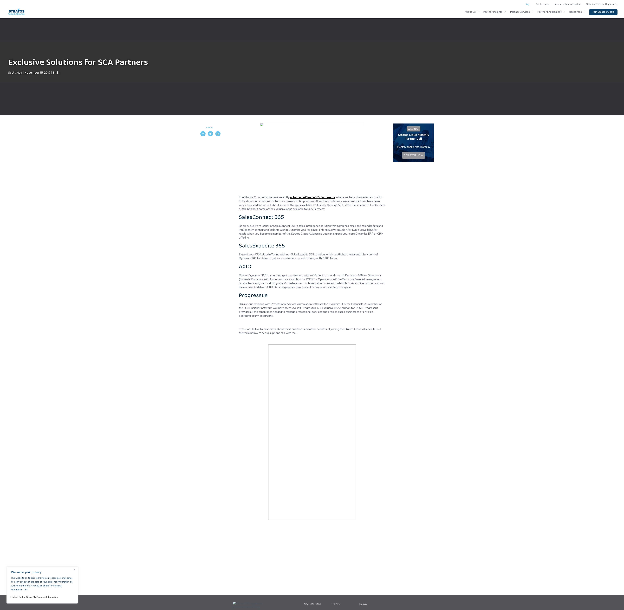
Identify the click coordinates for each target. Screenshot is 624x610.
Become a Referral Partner (567, 4)
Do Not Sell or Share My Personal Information (34, 597)
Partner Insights (492, 12)
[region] (42, 585)
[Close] (75, 569)
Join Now (336, 604)
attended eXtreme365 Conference (312, 197)
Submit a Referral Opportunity (602, 4)
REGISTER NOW (413, 155)
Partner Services (520, 12)
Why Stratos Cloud (312, 604)
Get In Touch (542, 4)
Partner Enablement (549, 12)
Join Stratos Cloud (603, 12)
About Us (470, 12)
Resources (575, 12)
